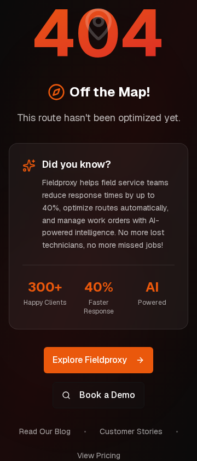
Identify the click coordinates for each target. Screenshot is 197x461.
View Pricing (98, 455)
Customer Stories (131, 431)
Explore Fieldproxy (90, 360)
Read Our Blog (45, 431)
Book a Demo (107, 395)
